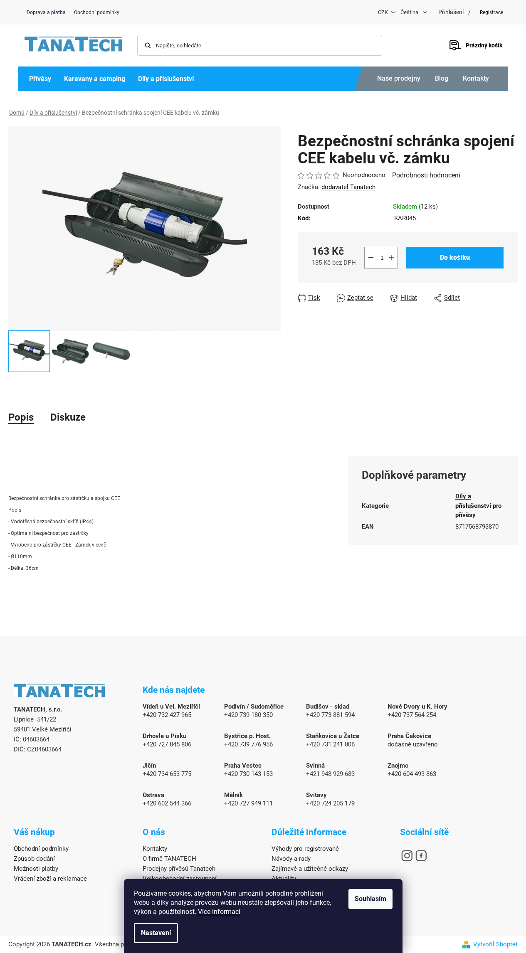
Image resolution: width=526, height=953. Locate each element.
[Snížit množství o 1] (371, 257)
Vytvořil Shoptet (495, 944)
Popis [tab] (21, 417)
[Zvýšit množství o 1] (391, 257)
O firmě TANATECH (169, 858)
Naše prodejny (398, 78)
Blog (441, 78)
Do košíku (455, 257)
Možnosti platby (36, 868)
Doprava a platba (46, 12)
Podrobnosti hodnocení (426, 175)
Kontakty (476, 78)
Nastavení (156, 933)
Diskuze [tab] (68, 417)
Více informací (219, 912)
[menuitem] (40, 78)
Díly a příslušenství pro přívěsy (478, 506)
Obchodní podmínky (96, 12)
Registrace (491, 12)
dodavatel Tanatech (348, 187)
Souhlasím (370, 899)
